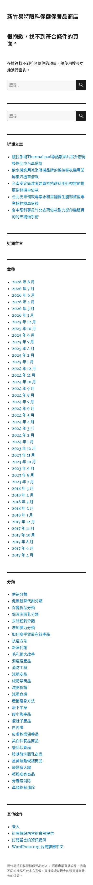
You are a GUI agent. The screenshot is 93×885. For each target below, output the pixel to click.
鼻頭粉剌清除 (23, 787)
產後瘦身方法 (23, 700)
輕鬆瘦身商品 (23, 774)
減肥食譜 (19, 687)
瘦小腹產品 (21, 714)
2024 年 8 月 (23, 395)
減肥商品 (19, 674)
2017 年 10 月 (23, 535)
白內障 (17, 727)
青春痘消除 (21, 780)
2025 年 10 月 (24, 328)
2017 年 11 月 (23, 528)
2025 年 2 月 (23, 355)
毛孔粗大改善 (23, 654)
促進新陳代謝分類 (27, 601)
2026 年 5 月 (23, 302)
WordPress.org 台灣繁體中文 (37, 846)
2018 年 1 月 (22, 515)
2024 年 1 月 (23, 441)
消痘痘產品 (21, 661)
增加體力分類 (23, 627)
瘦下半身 (19, 707)
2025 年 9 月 (23, 335)
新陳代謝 (19, 647)
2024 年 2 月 (23, 435)
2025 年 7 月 (23, 341)
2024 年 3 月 (23, 428)
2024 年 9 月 (23, 388)
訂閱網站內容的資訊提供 (33, 833)
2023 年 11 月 (23, 455)
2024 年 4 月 (23, 421)
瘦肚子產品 (21, 720)
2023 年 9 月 (23, 468)
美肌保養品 (21, 747)
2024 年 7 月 (23, 401)
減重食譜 (19, 694)
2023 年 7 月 (23, 481)
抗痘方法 (19, 641)
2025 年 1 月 (23, 361)
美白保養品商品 (25, 740)
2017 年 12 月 (23, 521)
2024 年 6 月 (23, 408)
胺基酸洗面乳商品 (27, 754)
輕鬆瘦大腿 (21, 767)
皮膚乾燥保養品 (25, 734)
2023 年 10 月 (24, 461)
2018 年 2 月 (23, 508)
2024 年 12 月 (24, 368)
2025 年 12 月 (24, 322)
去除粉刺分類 (23, 621)
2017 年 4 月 (22, 555)
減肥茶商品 (21, 680)
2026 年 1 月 (23, 315)
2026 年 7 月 (23, 288)
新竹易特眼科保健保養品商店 (42, 16)
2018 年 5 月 (23, 488)
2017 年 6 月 (23, 548)
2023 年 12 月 (24, 448)
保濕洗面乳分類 (25, 614)
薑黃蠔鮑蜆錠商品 (27, 760)
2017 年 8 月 (22, 541)
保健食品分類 (23, 607)
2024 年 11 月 (23, 375)
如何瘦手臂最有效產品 (31, 634)
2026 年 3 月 (23, 308)
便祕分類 (19, 594)
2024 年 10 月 (24, 381)
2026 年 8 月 (23, 282)
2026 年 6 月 (23, 295)
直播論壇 (50, 871)
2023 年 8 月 (23, 475)
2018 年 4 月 (23, 495)
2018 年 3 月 (22, 501)
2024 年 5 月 (23, 415)
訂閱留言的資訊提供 (29, 840)
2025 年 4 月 (23, 348)
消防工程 (19, 667)
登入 (16, 826)
